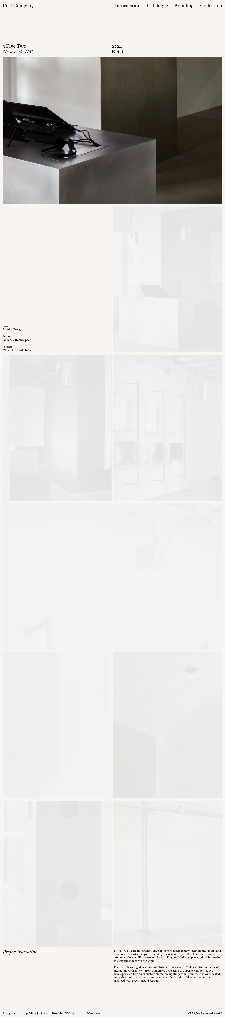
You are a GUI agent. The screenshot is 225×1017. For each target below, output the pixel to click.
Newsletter (94, 1013)
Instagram (9, 1013)
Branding (184, 5)
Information (128, 5)
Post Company (18, 5)
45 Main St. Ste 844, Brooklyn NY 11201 (51, 1013)
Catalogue (157, 5)
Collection (211, 5)
